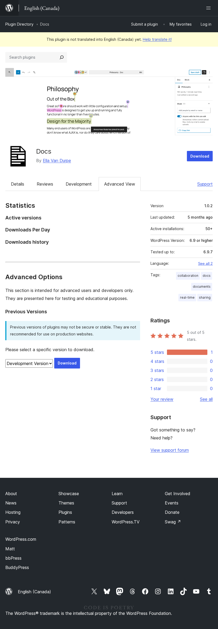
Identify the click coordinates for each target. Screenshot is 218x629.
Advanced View (119, 184)
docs (207, 276)
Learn (117, 493)
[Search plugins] (61, 57)
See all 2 (205, 263)
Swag (173, 521)
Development (79, 184)
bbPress (13, 558)
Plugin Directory (19, 24)
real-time (187, 297)
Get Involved (177, 493)
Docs (43, 151)
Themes (66, 503)
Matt (10, 548)
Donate (172, 512)
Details (17, 184)
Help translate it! (157, 39)
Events (171, 503)
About (11, 493)
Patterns (66, 521)
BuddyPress (17, 567)
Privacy (12, 521)
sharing (205, 297)
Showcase (68, 493)
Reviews (45, 184)
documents (202, 287)
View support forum (169, 450)
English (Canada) (34, 591)
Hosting (12, 512)
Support (205, 184)
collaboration (188, 276)
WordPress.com (20, 539)
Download (199, 156)
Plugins (65, 512)
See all (206, 399)
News (10, 503)
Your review (161, 399)
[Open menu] (209, 8)
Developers (123, 512)
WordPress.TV (126, 521)
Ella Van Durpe (57, 160)
